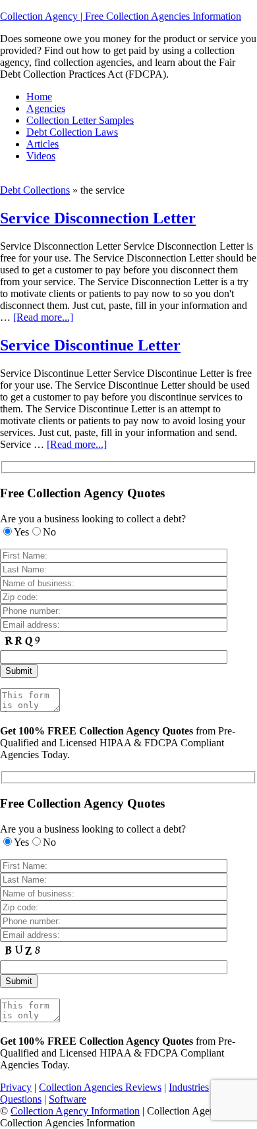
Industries (189, 1087)
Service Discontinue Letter (90, 345)
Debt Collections (35, 190)
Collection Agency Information (75, 1110)
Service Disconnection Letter (98, 218)
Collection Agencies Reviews (100, 1087)
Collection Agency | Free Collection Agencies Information (120, 16)
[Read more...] (43, 317)
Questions (21, 1099)
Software (67, 1099)
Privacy (16, 1087)
